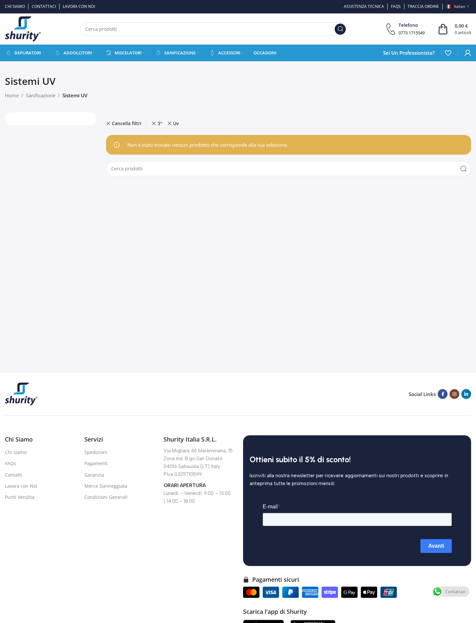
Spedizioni (95, 452)
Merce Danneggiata (105, 486)
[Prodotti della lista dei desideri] (448, 52)
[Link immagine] (21, 393)
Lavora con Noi (21, 486)
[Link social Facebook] (443, 394)
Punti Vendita (19, 497)
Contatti (13, 475)
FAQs (10, 463)
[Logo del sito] (23, 28)
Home (12, 95)
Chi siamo (15, 452)
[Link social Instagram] (454, 394)
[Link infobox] (405, 29)
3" (160, 123)
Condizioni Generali (106, 497)
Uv (176, 123)
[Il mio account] (467, 52)
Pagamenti (96, 463)
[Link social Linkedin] (466, 394)
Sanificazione (40, 95)
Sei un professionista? (409, 52)
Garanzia (94, 475)
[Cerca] (340, 29)
